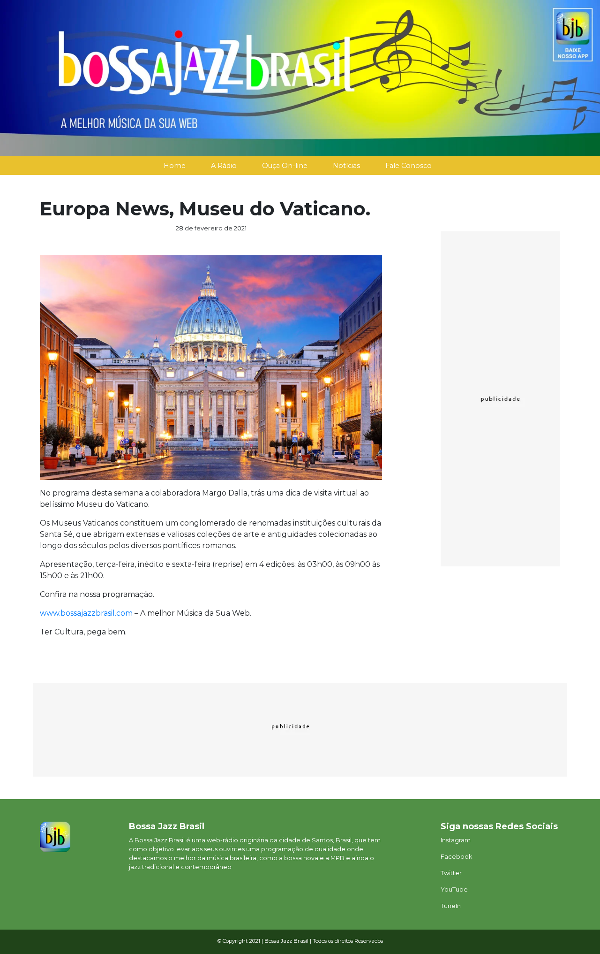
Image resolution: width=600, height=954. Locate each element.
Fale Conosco (408, 165)
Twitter (451, 873)
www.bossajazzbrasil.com (86, 613)
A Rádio (224, 165)
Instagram (456, 840)
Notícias (346, 165)
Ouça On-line (285, 165)
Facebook (456, 856)
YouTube (454, 889)
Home (175, 165)
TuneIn (451, 905)
